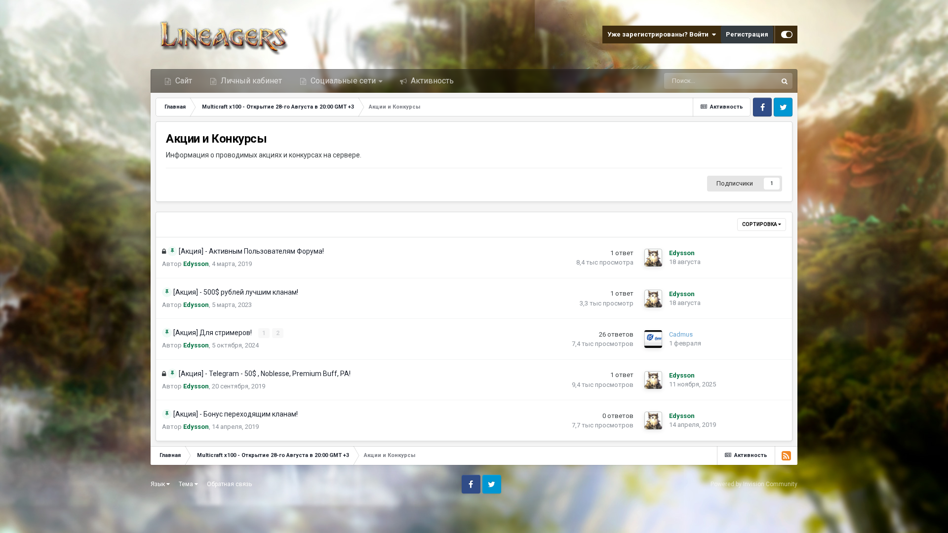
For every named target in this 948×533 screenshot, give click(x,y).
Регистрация (747, 34)
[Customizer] (786, 34)
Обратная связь (229, 484)
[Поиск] (784, 81)
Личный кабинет (250, 80)
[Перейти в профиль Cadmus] (653, 339)
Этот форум (747, 80)
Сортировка (760, 224)
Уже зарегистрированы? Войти (659, 34)
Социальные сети (343, 80)
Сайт (182, 80)
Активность (431, 80)
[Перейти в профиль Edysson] (653, 257)
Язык (158, 484)
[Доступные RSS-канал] (786, 455)
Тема (187, 484)
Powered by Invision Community (754, 484)
